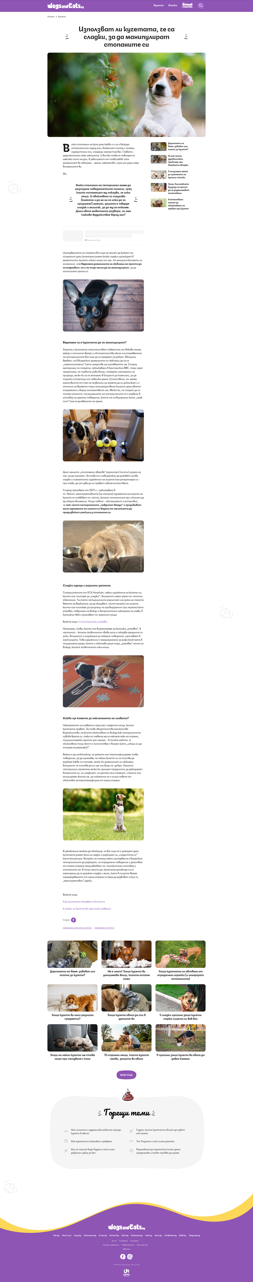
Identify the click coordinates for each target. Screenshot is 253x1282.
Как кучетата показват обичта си (84, 901)
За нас (114, 1241)
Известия (126, 1249)
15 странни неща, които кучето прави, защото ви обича (126, 1056)
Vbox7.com (66, 1235)
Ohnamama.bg (90, 1235)
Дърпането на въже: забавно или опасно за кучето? (178, 146)
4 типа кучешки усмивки (93, 621)
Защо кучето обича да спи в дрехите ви (126, 1016)
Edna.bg (124, 1235)
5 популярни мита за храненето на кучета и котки (178, 174)
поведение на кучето (104, 927)
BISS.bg (182, 1235)
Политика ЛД (142, 1245)
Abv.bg (56, 1235)
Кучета (159, 5)
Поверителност (128, 1245)
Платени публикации (111, 1245)
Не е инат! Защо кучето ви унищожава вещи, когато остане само (126, 974)
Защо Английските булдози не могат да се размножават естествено (178, 188)
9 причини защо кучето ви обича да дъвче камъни (181, 1056)
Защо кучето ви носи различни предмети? (73, 1016)
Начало (51, 16)
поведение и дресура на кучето (77, 927)
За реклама (123, 1241)
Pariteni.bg (114, 1235)
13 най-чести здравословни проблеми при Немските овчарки (178, 160)
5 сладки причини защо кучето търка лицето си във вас (180, 1016)
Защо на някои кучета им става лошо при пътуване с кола (72, 1056)
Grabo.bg (103, 1235)
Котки (172, 5)
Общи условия (135, 1264)
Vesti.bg (148, 1235)
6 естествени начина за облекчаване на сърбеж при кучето (178, 204)
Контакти (134, 1241)
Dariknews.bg (137, 1235)
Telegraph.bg (194, 1235)
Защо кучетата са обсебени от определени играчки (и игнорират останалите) (180, 974)
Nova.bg (158, 1235)
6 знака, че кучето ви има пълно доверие (87, 908)
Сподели (66, 919)
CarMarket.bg (170, 1235)
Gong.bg (77, 1235)
